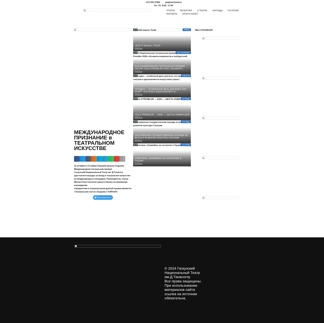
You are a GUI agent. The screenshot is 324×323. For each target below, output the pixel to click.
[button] (77, 159)
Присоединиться (104, 197)
